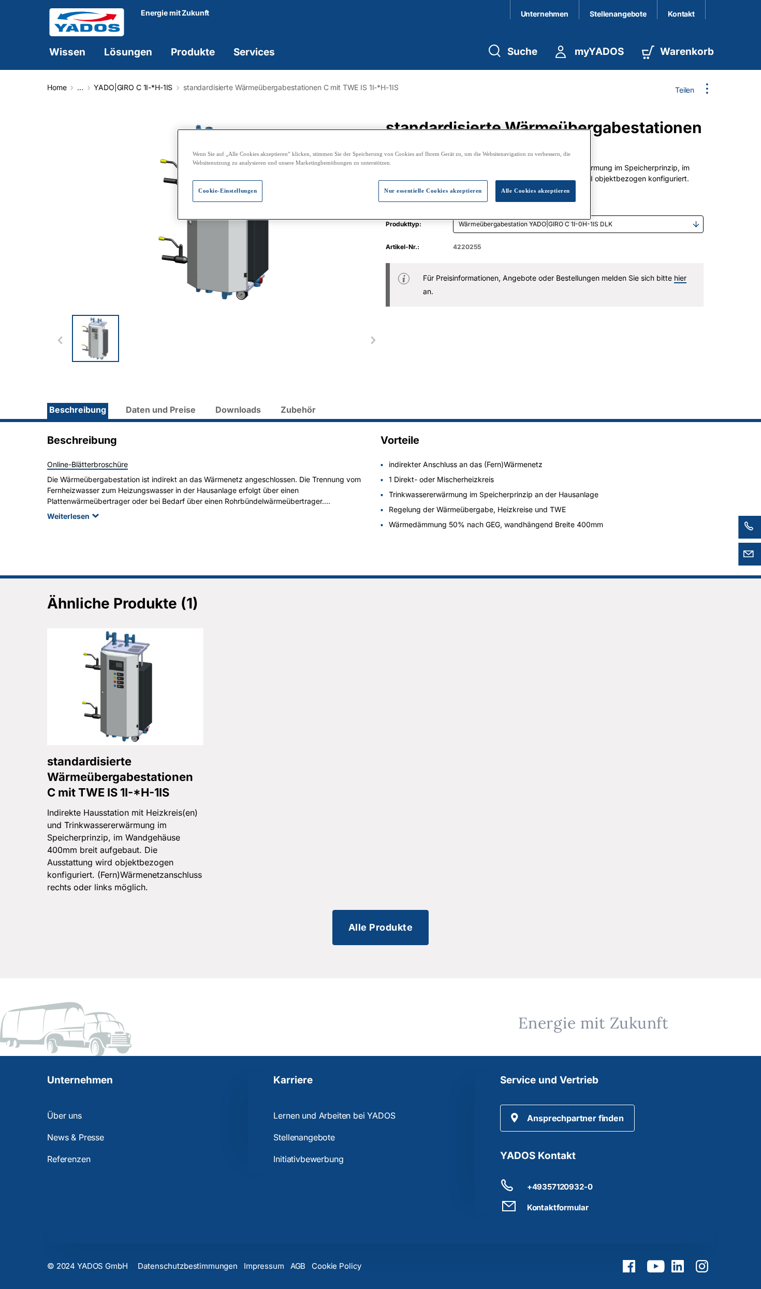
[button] (567, 1118)
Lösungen (128, 52)
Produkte (193, 52)
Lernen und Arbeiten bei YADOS (334, 1115)
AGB (298, 1266)
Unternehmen (544, 13)
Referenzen (68, 1159)
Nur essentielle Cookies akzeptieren (433, 190)
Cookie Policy (336, 1266)
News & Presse (75, 1137)
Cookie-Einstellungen (227, 190)
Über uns (64, 1115)
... (80, 87)
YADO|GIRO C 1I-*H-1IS (133, 87)
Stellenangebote (618, 13)
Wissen (67, 52)
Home (56, 87)
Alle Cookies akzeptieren (535, 190)
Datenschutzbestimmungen (188, 1266)
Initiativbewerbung (308, 1159)
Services (254, 52)
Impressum (264, 1266)
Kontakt (681, 13)
